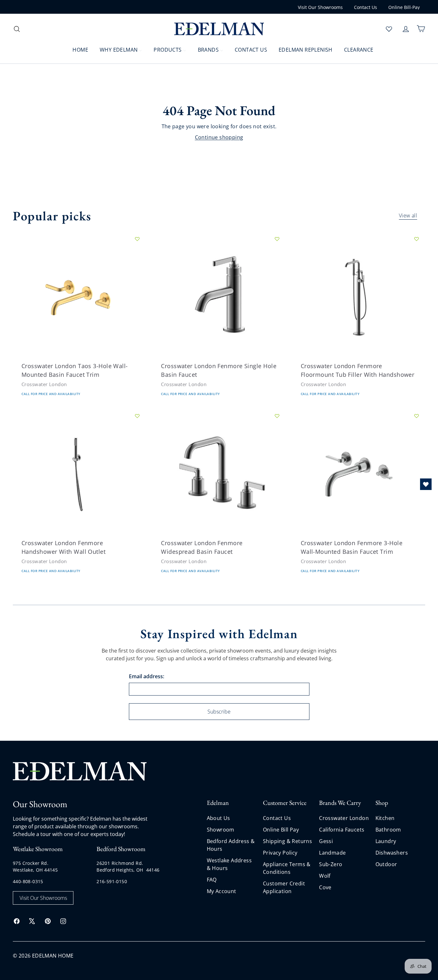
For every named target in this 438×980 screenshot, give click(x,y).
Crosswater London (344, 818)
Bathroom (388, 829)
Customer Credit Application (284, 887)
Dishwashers (391, 852)
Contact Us (365, 7)
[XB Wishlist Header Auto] (388, 28)
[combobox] (64, 28)
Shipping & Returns (287, 841)
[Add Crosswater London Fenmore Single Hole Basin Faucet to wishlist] (277, 239)
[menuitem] (76, 49)
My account (221, 891)
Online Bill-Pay (404, 7)
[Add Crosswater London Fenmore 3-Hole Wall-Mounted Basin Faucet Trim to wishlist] (416, 416)
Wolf (325, 875)
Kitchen (385, 818)
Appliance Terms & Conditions (287, 868)
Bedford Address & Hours (231, 845)
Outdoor (386, 864)
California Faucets (341, 829)
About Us (218, 818)
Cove (325, 887)
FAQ (212, 879)
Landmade (332, 852)
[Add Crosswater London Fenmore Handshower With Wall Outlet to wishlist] (137, 416)
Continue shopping (219, 137)
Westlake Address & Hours (229, 864)
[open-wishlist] (426, 484)
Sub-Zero (330, 864)
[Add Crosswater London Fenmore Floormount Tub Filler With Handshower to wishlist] (416, 239)
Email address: (146, 676)
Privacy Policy (280, 852)
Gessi (326, 841)
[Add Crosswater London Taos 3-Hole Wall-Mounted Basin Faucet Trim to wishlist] (137, 239)
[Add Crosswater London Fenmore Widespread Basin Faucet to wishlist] (277, 416)
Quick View (38, 319)
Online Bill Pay (281, 829)
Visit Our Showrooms (320, 7)
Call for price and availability (50, 394)
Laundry (385, 841)
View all (408, 216)
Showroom (220, 829)
